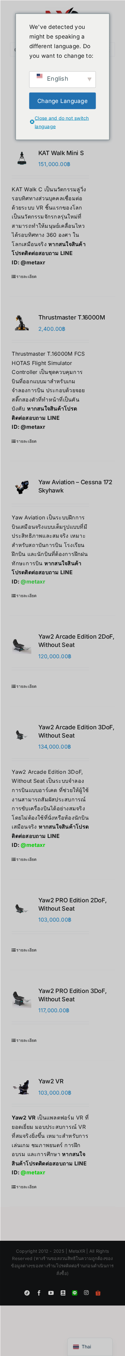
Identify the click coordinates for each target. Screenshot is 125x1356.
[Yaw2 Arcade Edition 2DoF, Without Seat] (22, 644)
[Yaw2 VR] (22, 1086)
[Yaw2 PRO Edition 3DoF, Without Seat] (22, 999)
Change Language (62, 100)
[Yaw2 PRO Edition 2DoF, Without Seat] (22, 908)
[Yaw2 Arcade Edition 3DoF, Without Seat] (22, 735)
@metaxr (33, 262)
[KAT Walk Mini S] (22, 158)
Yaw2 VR (51, 1081)
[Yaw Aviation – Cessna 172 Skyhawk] (22, 487)
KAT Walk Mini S (61, 152)
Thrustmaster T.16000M (71, 317)
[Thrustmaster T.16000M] (22, 322)
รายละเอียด (26, 276)
